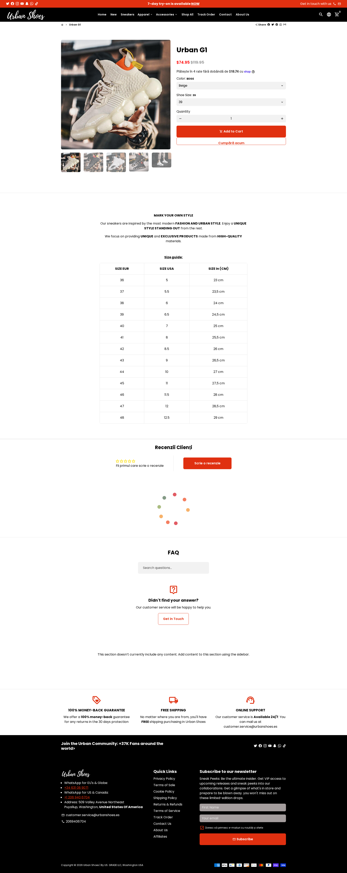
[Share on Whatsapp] (281, 24)
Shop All (187, 15)
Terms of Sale (164, 785)
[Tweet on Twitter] (272, 24)
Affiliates (160, 836)
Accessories (167, 15)
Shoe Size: (186, 95)
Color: (185, 78)
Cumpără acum (231, 143)
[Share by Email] (285, 24)
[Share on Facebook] (268, 24)
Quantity (183, 111)
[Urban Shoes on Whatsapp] (31, 3)
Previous (66, 94)
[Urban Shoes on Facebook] (12, 3)
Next (165, 94)
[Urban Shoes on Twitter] (7, 3)
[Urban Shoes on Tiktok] (36, 3)
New (113, 15)
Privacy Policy (164, 778)
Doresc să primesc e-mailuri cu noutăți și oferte (234, 827)
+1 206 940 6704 (77, 797)
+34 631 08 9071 (76, 787)
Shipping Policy (165, 798)
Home (102, 15)
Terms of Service (166, 810)
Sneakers (127, 15)
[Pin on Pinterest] (277, 24)
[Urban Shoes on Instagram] (17, 3)
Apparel (145, 15)
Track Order (206, 15)
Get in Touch (173, 619)
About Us (242, 15)
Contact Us (162, 823)
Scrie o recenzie (207, 463)
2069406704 (73, 821)
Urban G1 (75, 24)
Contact (225, 15)
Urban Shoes (91, 865)
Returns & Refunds (167, 804)
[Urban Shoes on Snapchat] (27, 3)
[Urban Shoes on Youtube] (22, 3)
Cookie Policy (163, 791)
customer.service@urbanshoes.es (90, 815)
